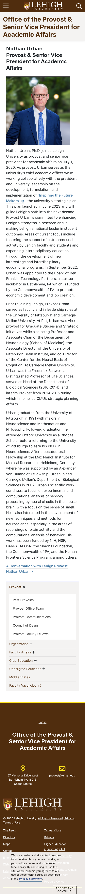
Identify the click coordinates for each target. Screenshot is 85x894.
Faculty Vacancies (29, 685)
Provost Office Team (28, 608)
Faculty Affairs (20, 652)
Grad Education (21, 660)
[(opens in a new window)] (43, 6)
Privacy (69, 818)
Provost (15, 586)
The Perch (9, 830)
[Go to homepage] (42, 804)
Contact (8, 851)
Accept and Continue (65, 890)
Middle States (26, 677)
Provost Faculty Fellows (30, 634)
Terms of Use (11, 822)
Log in (42, 722)
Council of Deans (26, 625)
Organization (18, 644)
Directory (9, 837)
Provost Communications (32, 617)
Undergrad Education (25, 668)
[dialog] (42, 873)
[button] (78, 6)
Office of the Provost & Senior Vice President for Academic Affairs (41, 27)
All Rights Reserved (50, 818)
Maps (6, 844)
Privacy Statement (30, 879)
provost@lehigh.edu (62, 771)
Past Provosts (23, 600)
